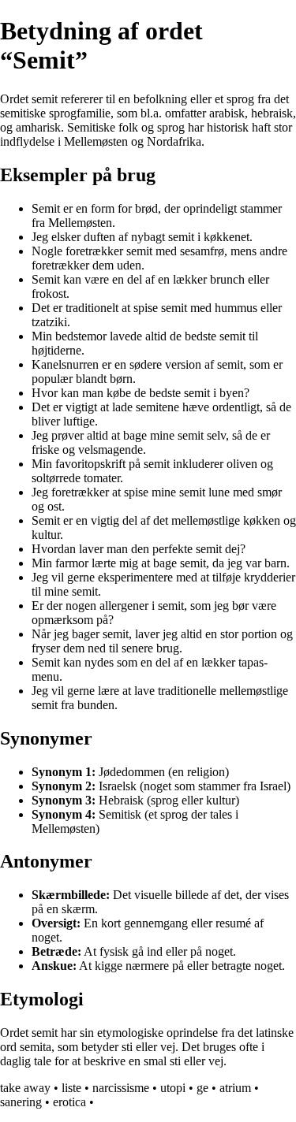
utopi (172, 1087)
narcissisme (120, 1087)
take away (25, 1087)
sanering (21, 1102)
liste (71, 1087)
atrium (235, 1087)
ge (202, 1087)
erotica (69, 1102)
